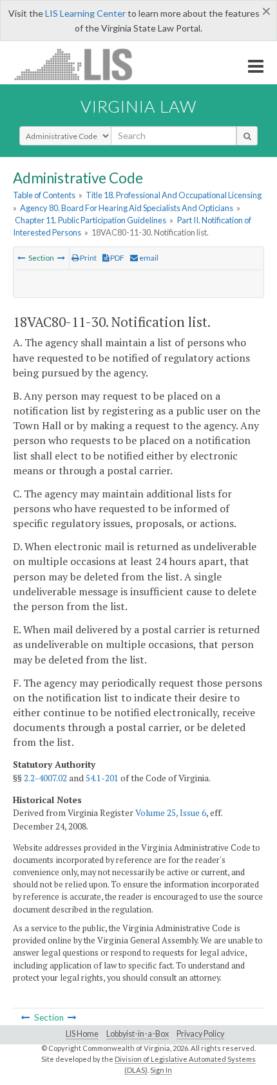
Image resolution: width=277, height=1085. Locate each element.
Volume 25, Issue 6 (170, 813)
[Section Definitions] (21, 258)
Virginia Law (138, 106)
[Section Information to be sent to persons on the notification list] (61, 258)
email (148, 258)
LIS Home (82, 1034)
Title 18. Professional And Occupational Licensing (174, 195)
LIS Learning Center (85, 13)
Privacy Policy (200, 1034)
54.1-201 (102, 778)
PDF (116, 258)
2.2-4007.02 (45, 778)
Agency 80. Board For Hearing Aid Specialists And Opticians (126, 208)
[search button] (247, 135)
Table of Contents (44, 195)
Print (88, 258)
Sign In (161, 1070)
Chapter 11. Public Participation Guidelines (90, 220)
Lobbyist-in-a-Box (137, 1034)
